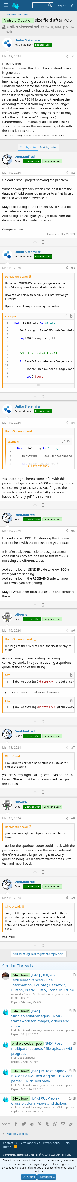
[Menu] (6, 5)
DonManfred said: (16, 276)
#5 (73, 531)
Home (7, 1147)
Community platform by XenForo (37, 1154)
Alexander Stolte (21, 994)
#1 (73, 56)
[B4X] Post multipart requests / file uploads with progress (42, 1048)
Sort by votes (48, 147)
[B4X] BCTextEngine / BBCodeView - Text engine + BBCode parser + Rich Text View (42, 1075)
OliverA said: (13, 756)
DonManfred (25, 156)
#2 (73, 172)
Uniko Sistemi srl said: (19, 431)
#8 (73, 818)
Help (67, 1143)
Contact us (10, 1143)
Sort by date (28, 147)
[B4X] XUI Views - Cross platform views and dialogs (39, 1101)
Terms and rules (30, 1143)
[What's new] (72, 5)
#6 (73, 630)
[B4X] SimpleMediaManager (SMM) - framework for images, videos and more (40, 1018)
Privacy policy (51, 1143)
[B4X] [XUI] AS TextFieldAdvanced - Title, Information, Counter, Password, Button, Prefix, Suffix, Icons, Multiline (42, 982)
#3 (73, 268)
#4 (73, 423)
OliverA (21, 614)
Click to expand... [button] (38, 466)
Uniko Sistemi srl (23, 26)
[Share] (67, 56)
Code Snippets (26, 1058)
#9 (73, 898)
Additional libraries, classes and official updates (40, 996)
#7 (73, 747)
